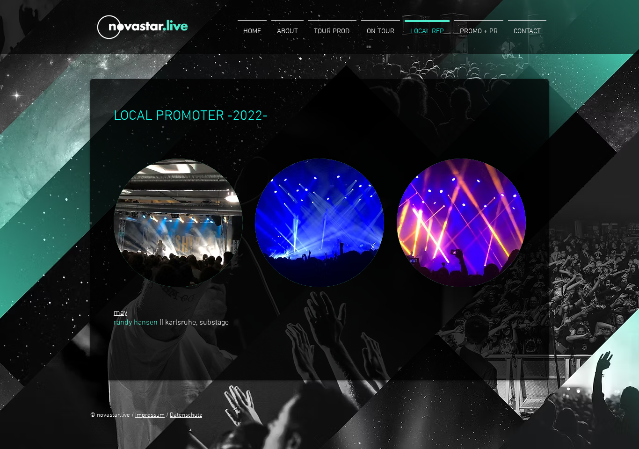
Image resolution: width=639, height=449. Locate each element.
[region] (178, 223)
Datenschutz (186, 415)
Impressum (150, 415)
